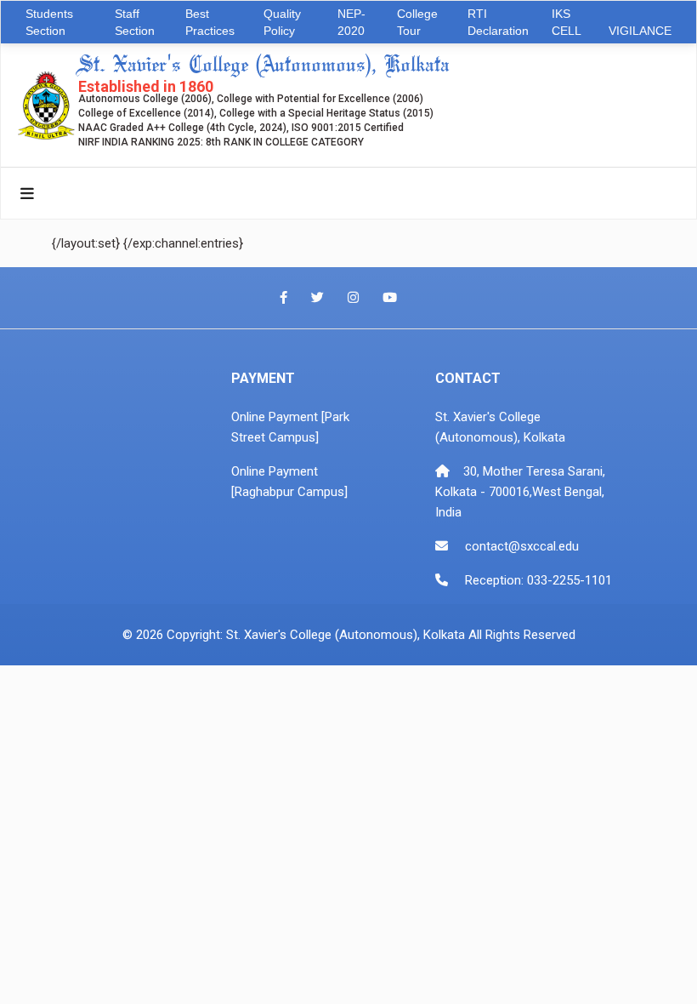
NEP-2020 (351, 22)
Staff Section (135, 22)
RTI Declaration (498, 22)
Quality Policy (282, 22)
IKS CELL (566, 22)
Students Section (49, 22)
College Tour (417, 22)
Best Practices (210, 22)
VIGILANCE (640, 30)
